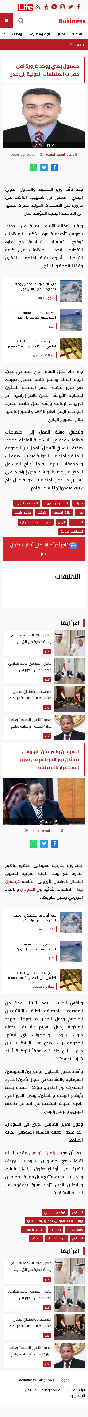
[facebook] (54, 167)
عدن (80, 512)
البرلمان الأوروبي (43, 1153)
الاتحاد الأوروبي (33, 1229)
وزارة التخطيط (62, 512)
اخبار (61, 34)
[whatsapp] (33, 167)
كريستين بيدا (75, 1229)
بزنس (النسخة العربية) (60, 154)
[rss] (38, 6)
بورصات (17, 34)
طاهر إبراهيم (23, 512)
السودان (28, 889)
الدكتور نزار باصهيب (56, 503)
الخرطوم (77, 1212)
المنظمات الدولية (27, 503)
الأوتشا (42, 512)
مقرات (79, 503)
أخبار (70, 45)
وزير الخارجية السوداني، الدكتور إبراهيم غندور (55, 1220)
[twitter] (44, 167)
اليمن (61, 522)
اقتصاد (76, 34)
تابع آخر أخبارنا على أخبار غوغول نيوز (39, 549)
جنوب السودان (56, 1238)
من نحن (31, 1389)
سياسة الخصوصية (55, 1389)
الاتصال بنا (77, 1395)
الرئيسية (81, 45)
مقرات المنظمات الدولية (35, 522)
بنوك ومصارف (40, 34)
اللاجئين (35, 1238)
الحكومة (77, 522)
